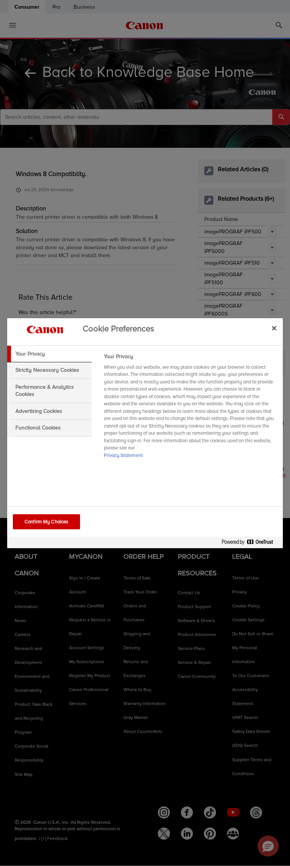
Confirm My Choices (46, 522)
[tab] (49, 354)
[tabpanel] (190, 408)
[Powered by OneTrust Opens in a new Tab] (250, 543)
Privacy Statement (123, 455)
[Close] (274, 328)
